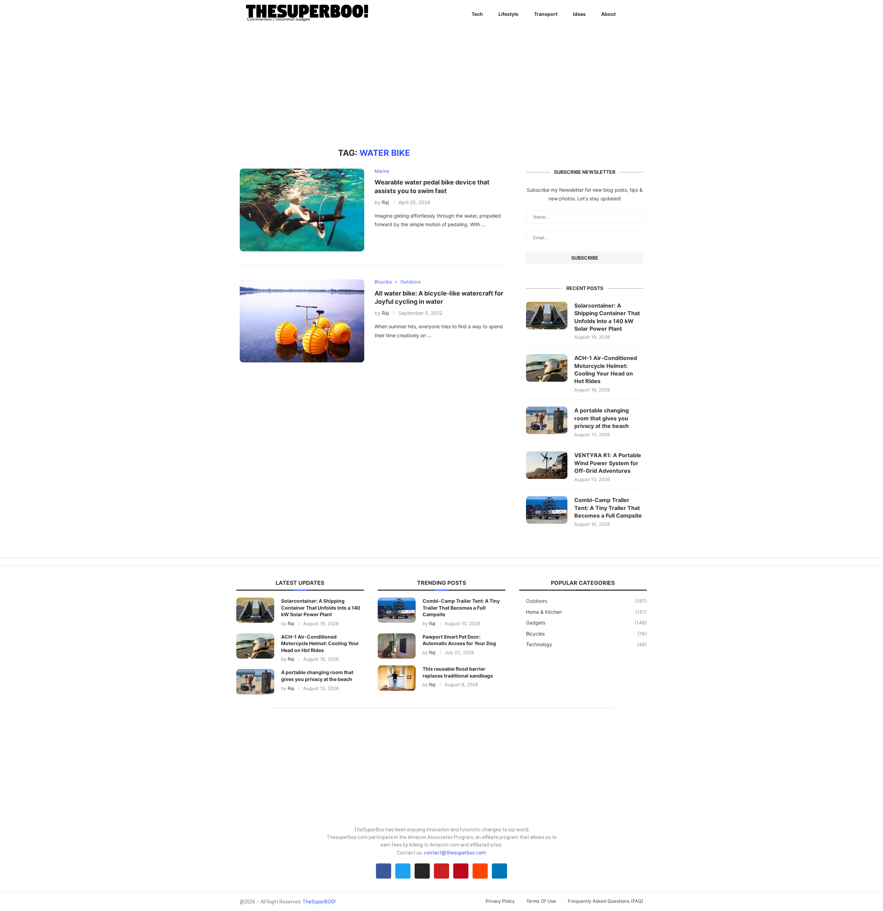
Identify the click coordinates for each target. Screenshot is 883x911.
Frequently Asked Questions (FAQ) (605, 901)
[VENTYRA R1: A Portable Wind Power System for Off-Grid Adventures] (546, 465)
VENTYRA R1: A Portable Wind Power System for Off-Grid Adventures (607, 463)
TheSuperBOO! (319, 901)
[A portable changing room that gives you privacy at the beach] (546, 420)
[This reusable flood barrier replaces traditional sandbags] (397, 678)
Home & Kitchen (586, 612)
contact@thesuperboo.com (455, 852)
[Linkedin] (499, 871)
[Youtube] (441, 871)
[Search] (639, 14)
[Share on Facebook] (439, 237)
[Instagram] (422, 871)
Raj (385, 202)
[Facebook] (383, 871)
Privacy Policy (500, 901)
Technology (586, 644)
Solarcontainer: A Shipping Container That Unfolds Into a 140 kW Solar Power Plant (607, 317)
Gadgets (586, 622)
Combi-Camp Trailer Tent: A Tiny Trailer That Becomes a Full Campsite (608, 508)
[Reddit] (480, 871)
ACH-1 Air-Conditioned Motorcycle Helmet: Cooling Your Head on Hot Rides (605, 369)
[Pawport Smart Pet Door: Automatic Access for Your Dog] (397, 646)
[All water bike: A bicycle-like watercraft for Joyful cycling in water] (302, 320)
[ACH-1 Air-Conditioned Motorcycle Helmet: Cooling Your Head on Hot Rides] (546, 368)
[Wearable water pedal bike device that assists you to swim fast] (302, 210)
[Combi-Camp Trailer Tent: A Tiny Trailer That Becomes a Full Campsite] (546, 510)
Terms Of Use (541, 901)
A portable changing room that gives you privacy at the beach (601, 418)
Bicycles (586, 634)
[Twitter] (402, 871)
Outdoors (586, 601)
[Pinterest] (460, 871)
